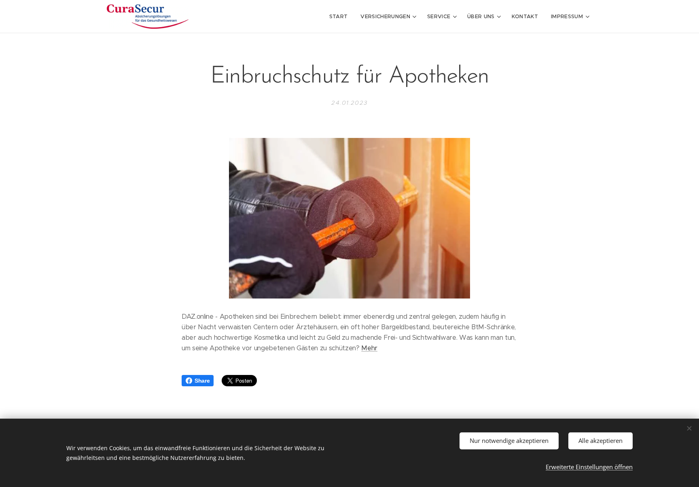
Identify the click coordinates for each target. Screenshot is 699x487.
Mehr (369, 348)
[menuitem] (340, 16)
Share (202, 380)
